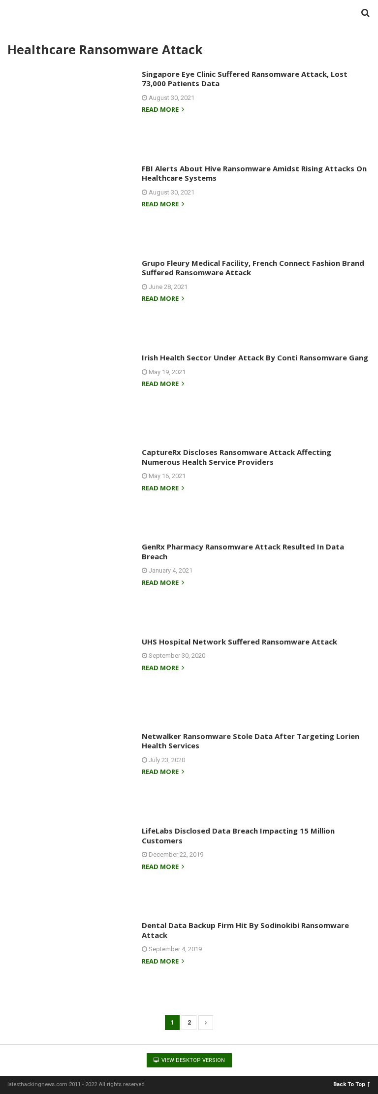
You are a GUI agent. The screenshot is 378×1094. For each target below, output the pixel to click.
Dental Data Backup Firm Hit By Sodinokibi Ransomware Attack (245, 930)
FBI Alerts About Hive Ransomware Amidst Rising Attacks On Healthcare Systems (254, 173)
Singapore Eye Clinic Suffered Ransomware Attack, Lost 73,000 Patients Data (244, 79)
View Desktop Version (192, 1060)
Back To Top (349, 1084)
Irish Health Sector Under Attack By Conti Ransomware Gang (255, 357)
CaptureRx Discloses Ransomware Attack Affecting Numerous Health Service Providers (236, 457)
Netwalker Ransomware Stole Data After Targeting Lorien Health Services (250, 741)
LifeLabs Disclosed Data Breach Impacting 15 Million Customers (238, 835)
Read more (161, 110)
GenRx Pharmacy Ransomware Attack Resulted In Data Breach (243, 551)
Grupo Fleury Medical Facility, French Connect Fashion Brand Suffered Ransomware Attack (253, 268)
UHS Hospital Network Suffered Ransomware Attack (239, 641)
